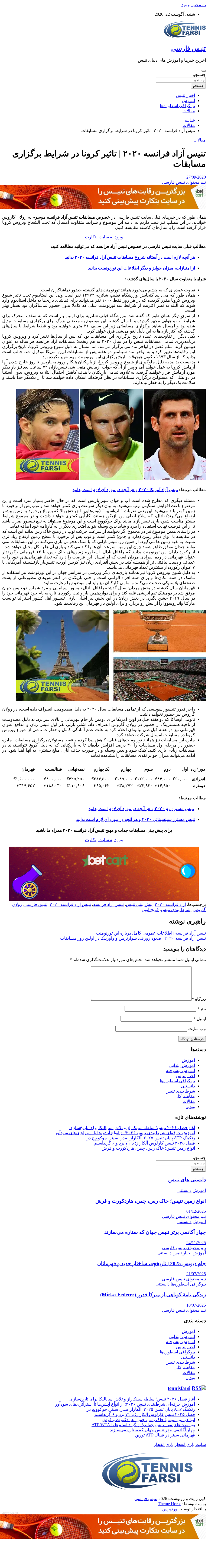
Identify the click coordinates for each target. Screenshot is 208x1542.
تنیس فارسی (188, 48)
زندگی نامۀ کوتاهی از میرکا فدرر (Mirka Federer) (153, 1294)
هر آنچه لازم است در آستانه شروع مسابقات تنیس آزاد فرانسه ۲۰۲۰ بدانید (130, 257)
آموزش (188, 100)
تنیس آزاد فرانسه (108, 904)
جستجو (199, 74)
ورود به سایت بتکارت (104, 237)
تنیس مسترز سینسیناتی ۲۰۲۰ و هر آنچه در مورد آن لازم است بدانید (135, 819)
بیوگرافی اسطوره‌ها (177, 105)
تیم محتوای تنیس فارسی (184, 182)
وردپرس (169, 1509)
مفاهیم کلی (184, 1096)
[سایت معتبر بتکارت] (103, 207)
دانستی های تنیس (187, 1179)
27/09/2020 (196, 177)
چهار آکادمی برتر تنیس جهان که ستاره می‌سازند (155, 1232)
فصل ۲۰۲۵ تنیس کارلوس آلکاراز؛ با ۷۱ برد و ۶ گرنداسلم (144, 1143)
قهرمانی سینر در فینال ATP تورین (165, 1435)
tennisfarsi (179, 1388)
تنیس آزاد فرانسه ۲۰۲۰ (70, 904)
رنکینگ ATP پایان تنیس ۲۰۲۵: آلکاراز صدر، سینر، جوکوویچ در (141, 1138)
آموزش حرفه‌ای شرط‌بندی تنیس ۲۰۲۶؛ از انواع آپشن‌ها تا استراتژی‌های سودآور (125, 1132)
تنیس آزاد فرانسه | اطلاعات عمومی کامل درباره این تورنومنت (151, 933)
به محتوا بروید (193, 4)
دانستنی (188, 1086)
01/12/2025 (196, 1211)
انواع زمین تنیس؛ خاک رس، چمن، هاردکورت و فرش (148, 1148)
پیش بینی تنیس (139, 904)
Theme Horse (169, 1503)
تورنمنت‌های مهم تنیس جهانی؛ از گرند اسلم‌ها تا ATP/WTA (143, 1424)
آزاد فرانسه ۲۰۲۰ (170, 904)
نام (201, 1008)
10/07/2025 (196, 1305)
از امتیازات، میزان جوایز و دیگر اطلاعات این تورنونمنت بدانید (141, 268)
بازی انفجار (164, 1444)
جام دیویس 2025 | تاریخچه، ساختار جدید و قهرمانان (151, 1263)
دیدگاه (199, 999)
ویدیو (190, 1106)
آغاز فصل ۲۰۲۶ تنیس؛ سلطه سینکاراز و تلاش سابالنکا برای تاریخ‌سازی (132, 1127)
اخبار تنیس (185, 95)
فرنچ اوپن (150, 909)
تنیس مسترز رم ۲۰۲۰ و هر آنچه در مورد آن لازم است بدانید (141, 808)
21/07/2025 (196, 1273)
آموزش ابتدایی (182, 1065)
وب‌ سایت (197, 1028)
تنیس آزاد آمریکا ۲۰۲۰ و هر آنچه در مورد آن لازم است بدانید (125, 489)
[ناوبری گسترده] (204, 71)
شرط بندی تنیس (175, 909)
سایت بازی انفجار (190, 1444)
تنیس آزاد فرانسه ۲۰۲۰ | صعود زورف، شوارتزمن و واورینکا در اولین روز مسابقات (133, 938)
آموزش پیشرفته (180, 1070)
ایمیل (199, 1018)
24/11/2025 (196, 1242)
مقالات (189, 111)
